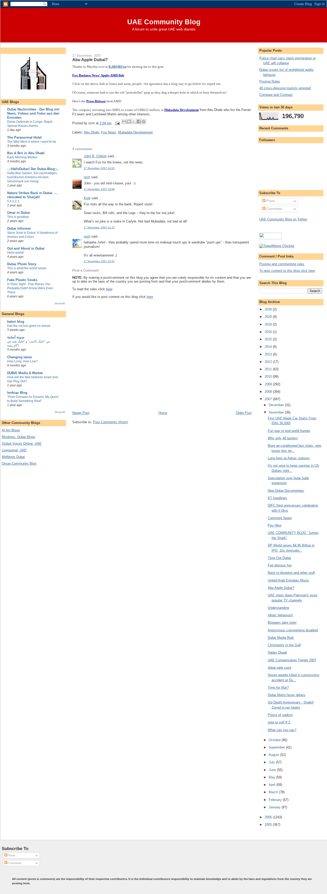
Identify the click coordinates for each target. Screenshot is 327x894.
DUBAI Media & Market (25, 373)
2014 (269, 347)
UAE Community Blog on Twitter (283, 219)
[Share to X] (133, 121)
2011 (269, 369)
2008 (269, 392)
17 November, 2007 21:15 (99, 227)
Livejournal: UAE (14, 450)
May (272, 777)
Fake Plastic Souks (22, 280)
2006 (269, 817)
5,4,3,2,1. (13, 201)
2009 (269, 384)
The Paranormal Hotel (24, 137)
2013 (269, 354)
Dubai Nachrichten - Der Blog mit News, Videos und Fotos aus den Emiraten (33, 113)
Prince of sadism (280, 715)
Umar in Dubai (18, 213)
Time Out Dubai (279, 558)
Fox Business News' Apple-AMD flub (98, 75)
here (109, 289)
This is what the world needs (26, 268)
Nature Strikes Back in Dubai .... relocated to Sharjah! (32, 195)
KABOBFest (117, 67)
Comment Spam (280, 518)
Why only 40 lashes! (283, 438)
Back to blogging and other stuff (291, 573)
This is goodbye (18, 217)
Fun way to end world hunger (289, 431)
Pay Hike (274, 525)
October (275, 740)
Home (162, 413)
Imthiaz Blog (17, 393)
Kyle (87, 198)
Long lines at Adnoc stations (289, 458)
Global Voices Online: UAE (22, 443)
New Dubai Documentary (286, 491)
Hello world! (15, 252)
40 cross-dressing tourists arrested (285, 88)
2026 (269, 309)
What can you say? (282, 730)
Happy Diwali (277, 652)
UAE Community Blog (164, 22)
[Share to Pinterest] (143, 121)
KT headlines (277, 498)
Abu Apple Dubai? (90, 59)
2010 (269, 376)
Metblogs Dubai (13, 457)
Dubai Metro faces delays (287, 695)
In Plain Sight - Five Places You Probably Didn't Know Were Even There (30, 288)
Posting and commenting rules (281, 264)
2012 (269, 362)
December (277, 405)
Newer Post (80, 413)
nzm (87, 177)
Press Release (96, 101)
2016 (269, 332)
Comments (274, 209)
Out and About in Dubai (25, 248)
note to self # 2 (279, 722)
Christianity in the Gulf (284, 645)
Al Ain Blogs (11, 430)
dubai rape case (279, 667)
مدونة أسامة (16, 337)
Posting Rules (269, 81)
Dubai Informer (19, 228)
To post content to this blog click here (287, 271)
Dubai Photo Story (21, 264)
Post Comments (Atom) (110, 422)
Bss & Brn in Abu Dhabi (26, 153)
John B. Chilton (95, 156)
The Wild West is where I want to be (31, 141)
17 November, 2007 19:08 (99, 189)
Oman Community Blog (19, 463)
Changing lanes (19, 357)
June (273, 770)
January (275, 807)
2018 (269, 324)
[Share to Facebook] (138, 121)
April (272, 785)
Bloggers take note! (282, 622)
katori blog (15, 321)
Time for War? (278, 687)
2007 (269, 399)
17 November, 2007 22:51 (99, 261)
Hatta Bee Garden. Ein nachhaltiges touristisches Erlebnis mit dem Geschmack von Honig (32, 177)
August (274, 755)
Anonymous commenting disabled (293, 630)
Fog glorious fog (279, 565)
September (277, 747)
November (277, 412)
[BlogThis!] (129, 121)
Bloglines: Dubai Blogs (18, 437)
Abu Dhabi (91, 132)
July (272, 762)
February (276, 800)
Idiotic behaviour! (280, 615)
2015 (269, 339)
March (274, 792)
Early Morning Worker (22, 157)
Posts (270, 201)
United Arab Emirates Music (288, 580)
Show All (60, 303)
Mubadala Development (181, 110)
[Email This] (124, 121)
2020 (269, 317)
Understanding (278, 608)
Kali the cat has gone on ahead (28, 326)
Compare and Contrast (276, 95)
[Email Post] (117, 123)
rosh (87, 236)
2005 (269, 824)
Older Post (244, 413)
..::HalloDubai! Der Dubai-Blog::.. (33, 169)
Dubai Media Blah (281, 638)
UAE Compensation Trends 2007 (292, 660)
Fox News (108, 132)
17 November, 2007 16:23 (99, 168)
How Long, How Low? (22, 361)
